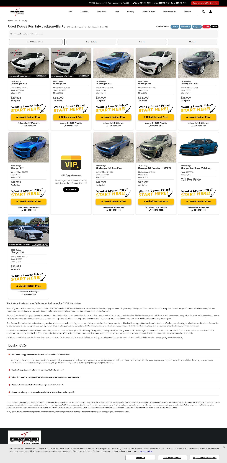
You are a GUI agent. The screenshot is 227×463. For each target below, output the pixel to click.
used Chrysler (45, 319)
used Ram (45, 316)
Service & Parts (149, 12)
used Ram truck (107, 338)
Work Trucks (101, 12)
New (70, 12)
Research (187, 12)
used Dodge (25, 316)
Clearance (84, 12)
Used (117, 12)
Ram (145, 308)
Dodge (136, 308)
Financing (130, 12)
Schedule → (71, 189)
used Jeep (95, 319)
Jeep (130, 308)
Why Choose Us (169, 12)
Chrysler (123, 308)
